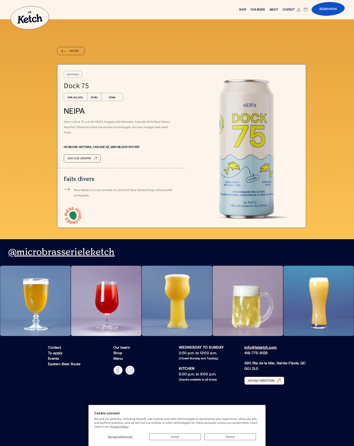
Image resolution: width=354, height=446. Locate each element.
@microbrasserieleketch (61, 252)
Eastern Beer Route (64, 364)
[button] (305, 10)
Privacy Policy (119, 427)
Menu (118, 358)
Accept (175, 437)
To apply (55, 353)
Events (53, 358)
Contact (54, 347)
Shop (117, 353)
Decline (230, 437)
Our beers (121, 347)
